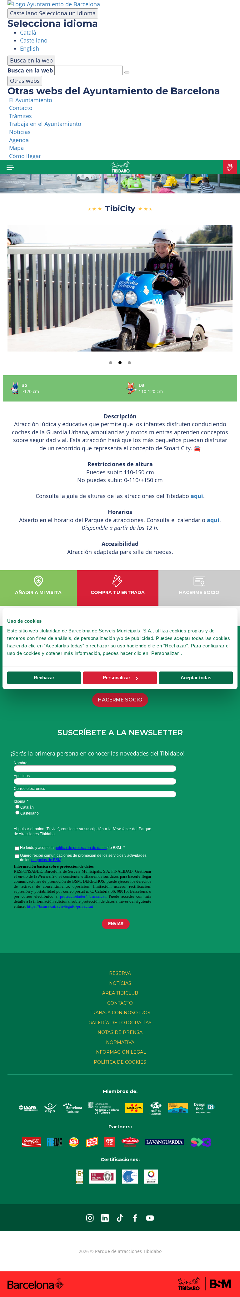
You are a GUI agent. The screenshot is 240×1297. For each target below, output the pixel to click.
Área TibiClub (120, 993)
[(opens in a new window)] (54, 3)
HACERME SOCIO (120, 700)
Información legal (120, 1052)
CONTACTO (120, 1003)
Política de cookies (120, 1062)
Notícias (120, 983)
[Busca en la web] (126, 72)
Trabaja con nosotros (120, 1012)
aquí (197, 496)
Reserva (120, 973)
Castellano (53, 13)
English (29, 48)
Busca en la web (30, 70)
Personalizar (116, 677)
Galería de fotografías (120, 1022)
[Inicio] (120, 167)
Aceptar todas (196, 677)
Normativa (120, 1042)
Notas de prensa (120, 1032)
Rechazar (44, 677)
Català (28, 32)
